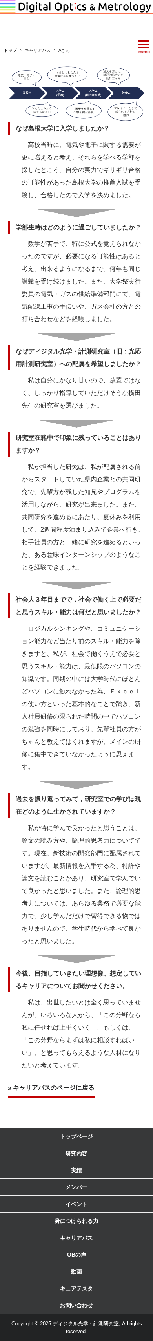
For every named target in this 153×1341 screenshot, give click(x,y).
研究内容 (76, 1153)
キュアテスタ (76, 1288)
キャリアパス (76, 1238)
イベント (76, 1204)
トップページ (76, 1136)
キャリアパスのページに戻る (54, 1087)
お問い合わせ (76, 1305)
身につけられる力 (76, 1221)
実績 (76, 1170)
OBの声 (76, 1254)
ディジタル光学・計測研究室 (76, 16)
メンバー (76, 1187)
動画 (76, 1271)
